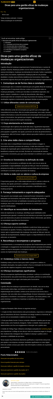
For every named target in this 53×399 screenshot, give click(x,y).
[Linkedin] (2, 396)
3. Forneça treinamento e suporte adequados (16, 48)
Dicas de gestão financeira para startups (12, 362)
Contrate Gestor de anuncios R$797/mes (26, 106)
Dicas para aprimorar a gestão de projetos (13, 374)
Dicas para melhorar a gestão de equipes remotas (15, 366)
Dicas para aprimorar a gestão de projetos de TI (15, 370)
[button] (34, 2)
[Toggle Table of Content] (49, 38)
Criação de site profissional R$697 (26, 178)
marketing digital (46, 329)
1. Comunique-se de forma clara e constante (16, 44)
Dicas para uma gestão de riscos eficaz (12, 358)
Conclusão (8, 51)
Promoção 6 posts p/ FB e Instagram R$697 (26, 255)
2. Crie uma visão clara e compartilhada (15, 46)
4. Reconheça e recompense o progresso (16, 49)
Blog (2, 11)
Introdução (8, 42)
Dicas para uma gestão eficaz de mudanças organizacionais (20, 40)
